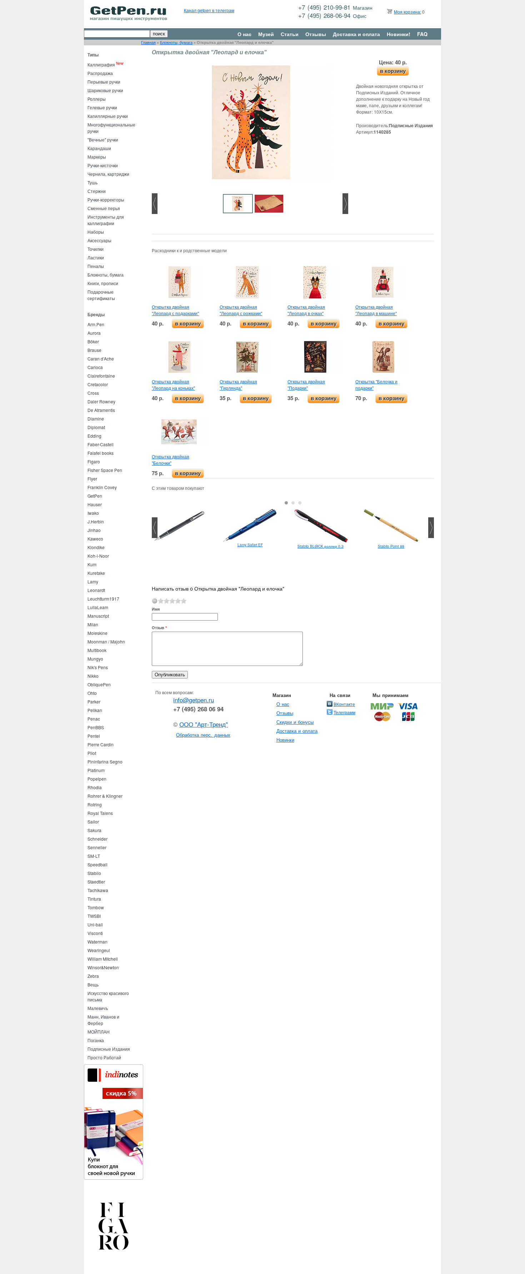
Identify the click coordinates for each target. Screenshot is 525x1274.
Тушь (93, 182)
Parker (94, 701)
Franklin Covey (102, 487)
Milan (93, 624)
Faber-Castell (101, 444)
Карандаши (99, 148)
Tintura (94, 899)
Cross (93, 393)
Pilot (92, 753)
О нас (244, 34)
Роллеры (97, 99)
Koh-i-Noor (98, 556)
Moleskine (98, 633)
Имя (156, 609)
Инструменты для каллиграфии (106, 220)
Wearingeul (99, 950)
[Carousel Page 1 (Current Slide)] (286, 502)
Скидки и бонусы (295, 721)
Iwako (93, 513)
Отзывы (315, 34)
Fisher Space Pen (105, 470)
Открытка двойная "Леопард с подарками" (175, 310)
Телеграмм (344, 712)
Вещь (93, 984)
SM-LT (94, 856)
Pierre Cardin (101, 744)
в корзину (393, 71)
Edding (94, 436)
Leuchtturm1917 (103, 599)
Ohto (92, 693)
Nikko (93, 676)
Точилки (96, 249)
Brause (94, 350)
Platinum (96, 770)
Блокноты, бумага (176, 42)
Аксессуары (99, 240)
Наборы (96, 232)
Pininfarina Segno (105, 761)
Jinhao (94, 530)
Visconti (95, 933)
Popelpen (97, 779)
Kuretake (96, 573)
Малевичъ (98, 1008)
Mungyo (95, 659)
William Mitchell (103, 959)
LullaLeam (98, 607)
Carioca (95, 367)
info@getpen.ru (193, 700)
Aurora (94, 333)
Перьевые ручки (104, 82)
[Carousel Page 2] (293, 502)
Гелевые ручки (102, 107)
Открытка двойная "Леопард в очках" (306, 310)
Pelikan (95, 710)
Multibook (97, 650)
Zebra (93, 976)
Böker (93, 341)
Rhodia (95, 787)
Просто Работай (104, 1057)
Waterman (98, 942)
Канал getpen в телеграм (209, 10)
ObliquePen (99, 684)
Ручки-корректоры (106, 199)
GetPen (95, 496)
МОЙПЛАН (99, 1032)
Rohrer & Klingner (105, 796)
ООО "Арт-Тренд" (203, 724)
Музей (266, 34)
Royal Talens (100, 813)
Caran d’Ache (101, 358)
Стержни (97, 191)
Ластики (96, 257)
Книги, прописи (103, 283)
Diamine (96, 418)
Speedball (98, 864)
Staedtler (96, 882)
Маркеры (97, 157)
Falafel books (101, 453)
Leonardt (96, 590)
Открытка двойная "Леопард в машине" (376, 310)
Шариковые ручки (105, 90)
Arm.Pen (96, 324)
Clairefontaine (101, 376)
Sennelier (97, 847)
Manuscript (98, 616)
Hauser (95, 504)
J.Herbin (96, 521)
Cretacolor (98, 384)
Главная (148, 42)
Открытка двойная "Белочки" (170, 459)
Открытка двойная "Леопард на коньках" (173, 384)
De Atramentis (101, 410)
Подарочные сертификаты (101, 295)
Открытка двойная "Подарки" (306, 384)
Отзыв (159, 627)
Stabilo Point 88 (391, 546)
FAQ (422, 34)
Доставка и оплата (356, 34)
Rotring (95, 804)
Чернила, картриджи (108, 174)
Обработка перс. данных (203, 734)
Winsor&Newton (103, 967)
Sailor (93, 821)
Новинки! (398, 34)
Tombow (96, 907)
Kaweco (95, 539)
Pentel (94, 736)
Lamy (93, 581)
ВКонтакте (344, 704)
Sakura (94, 830)
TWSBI (94, 916)
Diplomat (96, 427)
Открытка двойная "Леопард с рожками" (241, 310)
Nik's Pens (98, 667)
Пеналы (96, 266)
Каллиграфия (101, 64)
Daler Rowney (101, 401)
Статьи (290, 34)
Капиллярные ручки (108, 116)
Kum (92, 564)
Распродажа (100, 73)
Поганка (96, 1040)
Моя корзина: (407, 12)
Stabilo (94, 873)
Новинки (285, 739)
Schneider (98, 839)
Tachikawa (98, 890)
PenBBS (96, 727)
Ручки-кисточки (103, 165)
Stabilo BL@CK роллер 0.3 (321, 546)
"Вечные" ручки (103, 139)
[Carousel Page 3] (299, 502)
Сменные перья (104, 208)
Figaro (94, 461)
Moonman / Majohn (106, 641)
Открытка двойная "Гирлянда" (238, 384)
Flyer (92, 479)
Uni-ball (95, 924)
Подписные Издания (109, 1049)
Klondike (96, 547)
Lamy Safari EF (250, 544)
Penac (94, 719)
